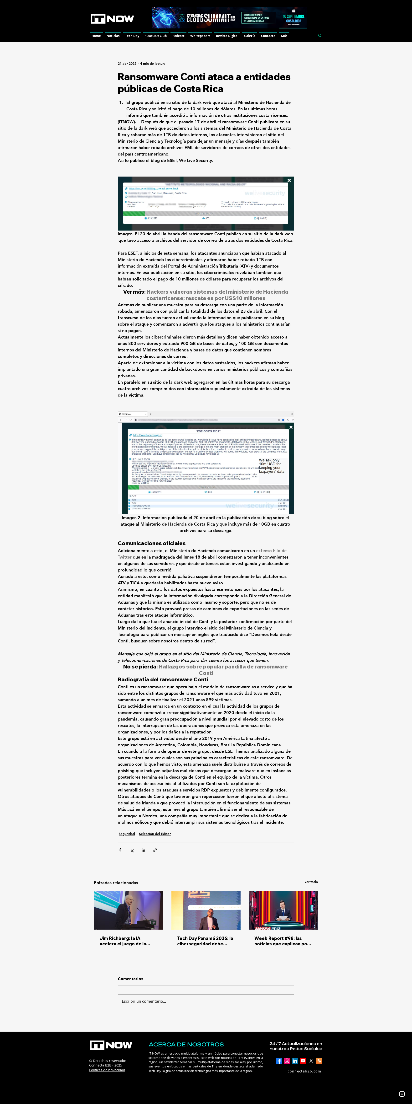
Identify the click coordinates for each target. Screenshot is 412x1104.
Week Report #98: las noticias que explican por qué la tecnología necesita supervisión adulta (283, 941)
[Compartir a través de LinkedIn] (143, 850)
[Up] (402, 1093)
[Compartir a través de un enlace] (155, 850)
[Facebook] (279, 1061)
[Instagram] (287, 1061)
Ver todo (311, 882)
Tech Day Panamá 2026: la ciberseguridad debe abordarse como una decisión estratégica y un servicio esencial (205, 941)
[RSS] (319, 1061)
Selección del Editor (155, 834)
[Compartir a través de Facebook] (120, 850)
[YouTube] (303, 1061)
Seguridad (127, 834)
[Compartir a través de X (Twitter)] (131, 850)
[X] (311, 1061)
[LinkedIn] (295, 1061)
